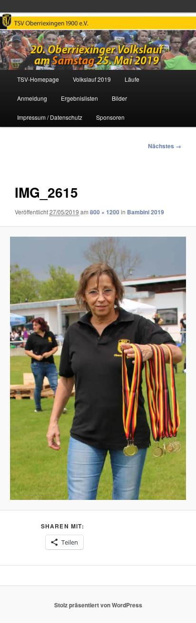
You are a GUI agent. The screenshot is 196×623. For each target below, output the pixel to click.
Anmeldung (32, 98)
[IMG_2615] (98, 368)
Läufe (132, 79)
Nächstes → (164, 146)
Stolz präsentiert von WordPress (98, 605)
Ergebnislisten (79, 98)
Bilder (119, 98)
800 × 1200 (104, 212)
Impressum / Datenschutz (49, 117)
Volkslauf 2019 (92, 79)
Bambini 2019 (145, 212)
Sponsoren (110, 117)
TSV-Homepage (38, 79)
